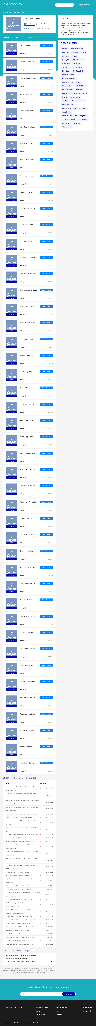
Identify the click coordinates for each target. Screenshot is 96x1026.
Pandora (65, 48)
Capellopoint (66, 112)
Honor (78, 82)
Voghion (77, 123)
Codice (17, 37)
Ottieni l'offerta (46, 45)
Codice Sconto (12, 12)
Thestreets (84, 119)
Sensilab (75, 52)
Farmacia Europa (68, 75)
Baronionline (66, 123)
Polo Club (65, 71)
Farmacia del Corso (68, 78)
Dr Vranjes (65, 52)
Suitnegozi (78, 67)
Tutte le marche (40, 1014)
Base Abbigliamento (69, 108)
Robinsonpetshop (77, 48)
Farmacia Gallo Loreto (69, 116)
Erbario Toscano (67, 82)
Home (4, 12)
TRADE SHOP (81, 86)
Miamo (64, 97)
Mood (85, 93)
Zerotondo (76, 93)
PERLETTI (66, 93)
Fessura (75, 56)
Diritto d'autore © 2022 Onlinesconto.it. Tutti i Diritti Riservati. (23, 1023)
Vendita (30, 37)
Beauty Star (66, 60)
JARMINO (65, 101)
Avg (57, 1011)
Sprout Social (66, 67)
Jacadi (22, 12)
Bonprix (37, 1011)
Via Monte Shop (67, 89)
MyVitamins (66, 63)
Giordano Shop (67, 86)
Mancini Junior (75, 97)
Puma (84, 52)
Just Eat (65, 119)
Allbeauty (59, 1014)
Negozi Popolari (84, 4)
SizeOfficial (77, 63)
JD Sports (65, 56)
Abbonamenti (66, 127)
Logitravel (83, 116)
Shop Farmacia (78, 60)
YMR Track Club (77, 71)
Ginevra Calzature (78, 101)
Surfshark (74, 119)
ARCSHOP (83, 108)
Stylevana (79, 89)
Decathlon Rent (67, 104)
